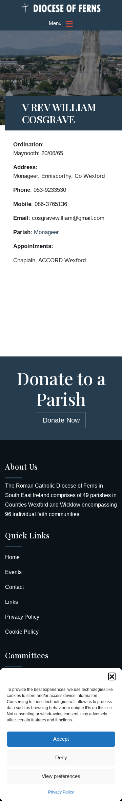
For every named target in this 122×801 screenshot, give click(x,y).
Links (11, 602)
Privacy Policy (61, 792)
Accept (61, 739)
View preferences (61, 776)
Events (13, 572)
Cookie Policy (22, 632)
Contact (14, 587)
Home (12, 557)
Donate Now (61, 420)
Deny (61, 757)
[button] (111, 676)
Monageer (46, 232)
